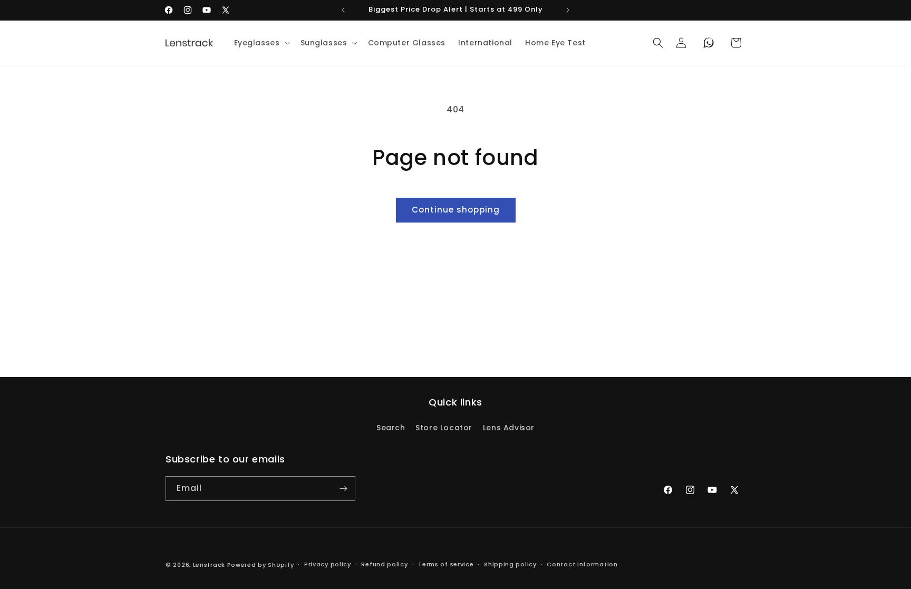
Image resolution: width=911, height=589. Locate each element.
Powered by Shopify (260, 565)
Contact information (582, 564)
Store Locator (443, 427)
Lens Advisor (509, 427)
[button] (261, 43)
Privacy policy (327, 564)
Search (390, 427)
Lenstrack (209, 565)
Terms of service (445, 564)
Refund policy (384, 564)
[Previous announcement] (343, 10)
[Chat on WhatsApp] (708, 42)
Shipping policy (510, 564)
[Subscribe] (343, 488)
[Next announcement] (567, 10)
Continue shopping (456, 209)
